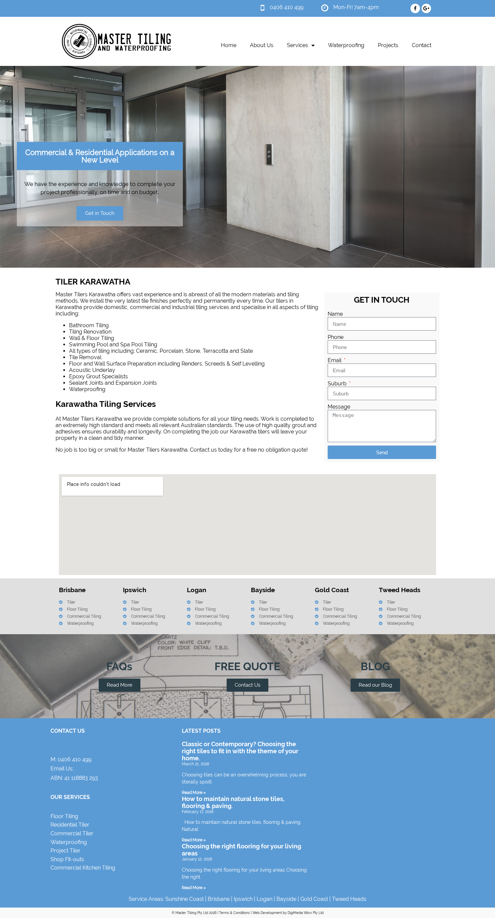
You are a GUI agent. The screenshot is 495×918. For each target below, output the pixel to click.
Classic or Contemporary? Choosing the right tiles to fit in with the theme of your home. (240, 751)
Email (335, 360)
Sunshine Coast (184, 899)
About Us (261, 45)
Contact (421, 45)
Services (297, 45)
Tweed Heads (349, 899)
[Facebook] (415, 8)
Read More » (194, 792)
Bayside (286, 899)
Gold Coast (314, 899)
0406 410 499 (74, 759)
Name (335, 314)
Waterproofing (346, 45)
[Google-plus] (426, 8)
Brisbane (219, 899)
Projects (388, 45)
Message (339, 407)
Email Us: (62, 768)
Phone (335, 337)
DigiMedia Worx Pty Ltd (306, 913)
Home (228, 45)
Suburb (338, 383)
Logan (264, 899)
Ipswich (243, 899)
